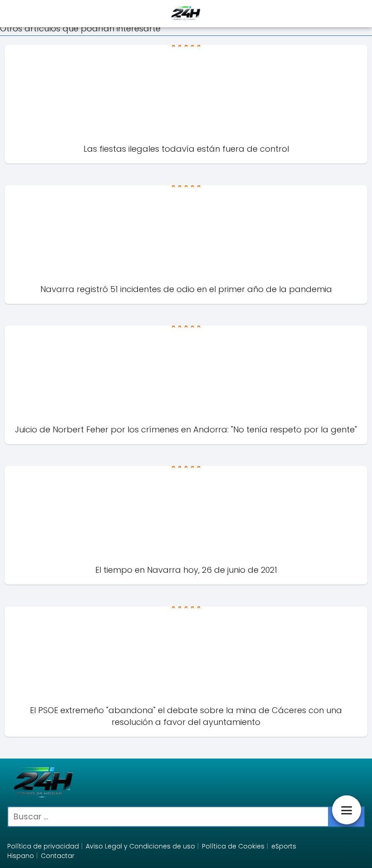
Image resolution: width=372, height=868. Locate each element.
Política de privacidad (43, 846)
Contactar (57, 855)
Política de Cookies (233, 846)
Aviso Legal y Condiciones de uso (140, 846)
